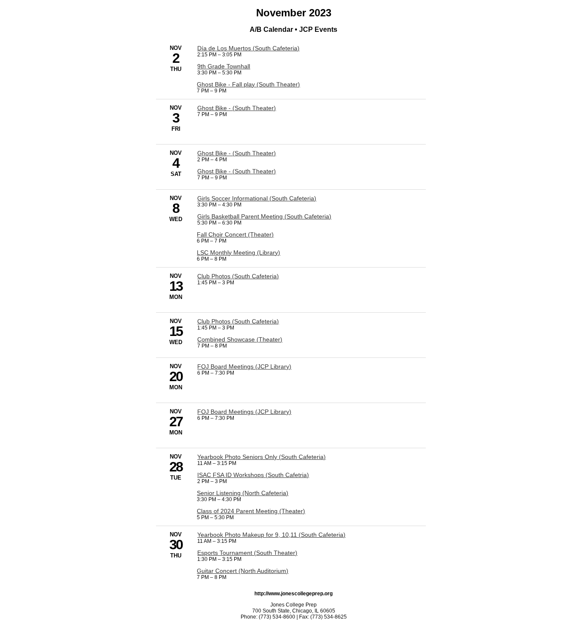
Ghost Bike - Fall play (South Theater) (248, 84)
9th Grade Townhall (223, 66)
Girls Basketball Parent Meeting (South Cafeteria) (264, 216)
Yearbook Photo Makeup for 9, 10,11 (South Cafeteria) (271, 534)
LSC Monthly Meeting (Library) (238, 252)
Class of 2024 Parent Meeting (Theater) (251, 511)
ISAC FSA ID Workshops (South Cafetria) (253, 474)
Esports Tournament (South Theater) (247, 552)
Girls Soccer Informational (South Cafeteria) (256, 198)
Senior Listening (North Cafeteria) (242, 493)
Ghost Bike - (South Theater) (236, 108)
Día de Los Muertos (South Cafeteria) (248, 48)
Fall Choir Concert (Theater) (235, 234)
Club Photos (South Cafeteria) (238, 276)
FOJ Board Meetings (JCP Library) (244, 366)
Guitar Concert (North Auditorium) (242, 570)
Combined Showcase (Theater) (239, 339)
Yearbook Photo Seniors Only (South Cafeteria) (261, 456)
